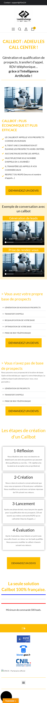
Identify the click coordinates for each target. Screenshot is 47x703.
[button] (23, 307)
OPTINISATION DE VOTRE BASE (18, 326)
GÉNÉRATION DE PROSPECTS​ (17, 388)
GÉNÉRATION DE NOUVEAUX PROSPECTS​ (23, 307)
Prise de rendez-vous (24, 250)
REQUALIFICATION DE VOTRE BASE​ (20, 320)
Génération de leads (23, 218)
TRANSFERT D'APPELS (14, 314)
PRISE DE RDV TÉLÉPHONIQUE (18, 333)
